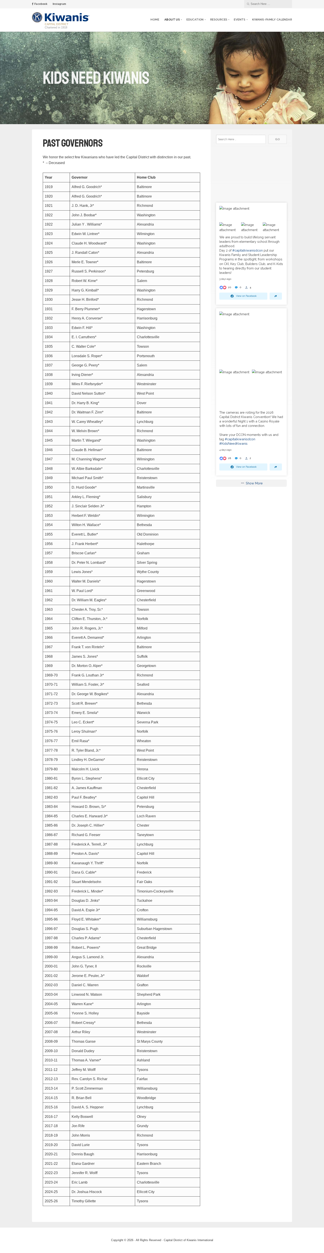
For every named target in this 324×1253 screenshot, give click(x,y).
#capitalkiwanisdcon (247, 250)
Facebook (40, 4)
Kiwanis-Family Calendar (272, 19)
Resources (218, 19)
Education (195, 19)
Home (155, 19)
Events (239, 19)
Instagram (59, 4)
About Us (172, 19)
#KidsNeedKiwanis (233, 443)
